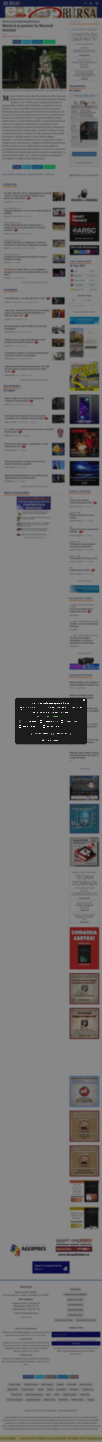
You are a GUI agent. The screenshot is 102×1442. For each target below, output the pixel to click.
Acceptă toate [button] (41, 734)
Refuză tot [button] (62, 734)
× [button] (84, 700)
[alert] (51, 721)
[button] (51, 716)
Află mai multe (64, 712)
